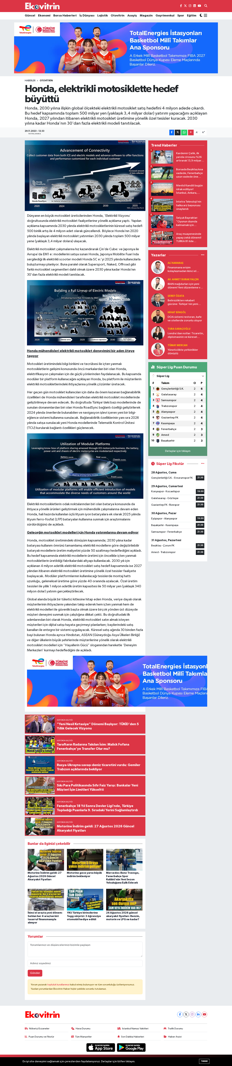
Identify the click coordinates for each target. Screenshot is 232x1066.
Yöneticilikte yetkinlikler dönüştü (183, 351)
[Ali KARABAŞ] (158, 267)
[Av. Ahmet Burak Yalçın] (158, 283)
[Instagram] (192, 1014)
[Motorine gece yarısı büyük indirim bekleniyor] (85, 859)
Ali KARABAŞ (175, 263)
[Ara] (205, 6)
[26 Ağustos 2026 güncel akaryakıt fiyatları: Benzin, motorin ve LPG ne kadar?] (124, 899)
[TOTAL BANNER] (116, 47)
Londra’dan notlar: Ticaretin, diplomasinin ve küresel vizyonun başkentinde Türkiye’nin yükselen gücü (186, 335)
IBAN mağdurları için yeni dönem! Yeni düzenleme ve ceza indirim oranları (185, 286)
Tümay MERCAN (177, 345)
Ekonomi (44, 15)
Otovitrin (117, 15)
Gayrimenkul (165, 15)
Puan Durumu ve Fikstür (41, 1036)
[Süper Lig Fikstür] (202, 463)
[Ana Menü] (204, 16)
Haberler (30, 80)
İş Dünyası (86, 15)
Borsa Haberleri (65, 15)
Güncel (30, 15)
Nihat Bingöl (177, 312)
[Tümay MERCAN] (158, 349)
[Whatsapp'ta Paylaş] (184, 132)
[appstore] (101, 1047)
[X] (186, 1014)
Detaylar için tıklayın (177, 451)
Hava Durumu (83, 1028)
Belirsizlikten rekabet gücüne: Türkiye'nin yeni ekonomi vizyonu (183, 302)
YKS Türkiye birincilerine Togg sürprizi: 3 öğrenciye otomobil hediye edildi (84, 916)
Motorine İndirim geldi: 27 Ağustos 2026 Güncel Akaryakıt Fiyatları (44, 876)
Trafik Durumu (175, 1028)
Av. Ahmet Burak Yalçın (183, 279)
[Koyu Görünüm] (201, 15)
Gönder (35, 973)
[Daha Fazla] (191, 132)
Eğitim (191, 15)
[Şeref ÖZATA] (158, 300)
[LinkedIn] (198, 1014)
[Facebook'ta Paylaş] (171, 132)
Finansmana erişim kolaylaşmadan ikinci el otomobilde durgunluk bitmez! (182, 269)
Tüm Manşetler (83, 1036)
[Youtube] (204, 1014)
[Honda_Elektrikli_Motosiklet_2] (85, 466)
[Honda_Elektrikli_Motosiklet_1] (85, 312)
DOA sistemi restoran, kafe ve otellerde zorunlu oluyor (185, 319)
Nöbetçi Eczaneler (39, 1028)
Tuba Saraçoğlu (179, 329)
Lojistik (102, 15)
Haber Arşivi (175, 1036)
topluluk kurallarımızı (58, 984)
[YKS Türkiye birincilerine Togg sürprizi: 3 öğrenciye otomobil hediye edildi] (85, 899)
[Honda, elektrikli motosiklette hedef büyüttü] (85, 175)
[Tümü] (202, 255)
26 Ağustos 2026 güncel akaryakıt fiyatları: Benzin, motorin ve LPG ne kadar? (123, 916)
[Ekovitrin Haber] (42, 6)
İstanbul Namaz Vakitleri (135, 1028)
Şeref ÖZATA (176, 296)
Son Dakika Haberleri (132, 1036)
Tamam (204, 1061)
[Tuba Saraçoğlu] (158, 333)
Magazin (146, 15)
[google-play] (131, 1047)
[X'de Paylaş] (178, 132)
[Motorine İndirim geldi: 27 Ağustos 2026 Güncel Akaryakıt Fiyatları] (46, 859)
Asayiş (132, 15)
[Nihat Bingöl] (158, 316)
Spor (180, 15)
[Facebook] (180, 1014)
